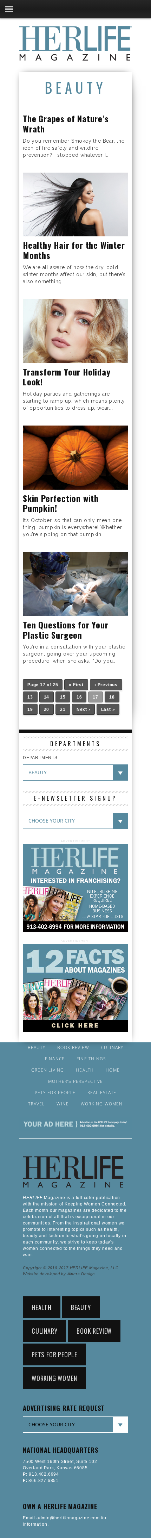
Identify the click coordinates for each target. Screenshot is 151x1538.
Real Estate (101, 1092)
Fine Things (91, 1059)
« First (76, 684)
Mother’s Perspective (75, 1081)
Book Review (73, 1047)
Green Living (47, 1070)
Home (113, 1070)
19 (30, 709)
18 (112, 697)
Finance (55, 1059)
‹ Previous (106, 684)
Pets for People (55, 1092)
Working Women (102, 1104)
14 (47, 697)
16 (79, 697)
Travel (36, 1104)
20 (47, 709)
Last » (108, 709)
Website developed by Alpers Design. (59, 1274)
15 (63, 697)
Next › (83, 709)
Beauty (36, 1047)
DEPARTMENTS (40, 757)
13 (30, 697)
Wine (63, 1104)
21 (63, 709)
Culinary (112, 1047)
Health (85, 1070)
